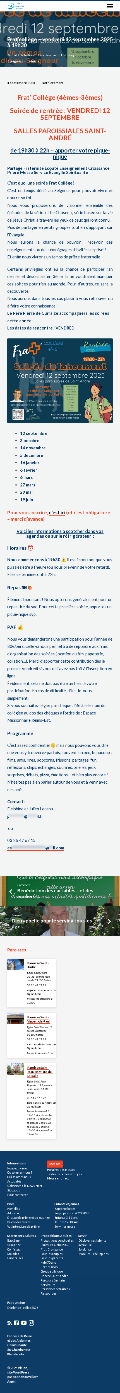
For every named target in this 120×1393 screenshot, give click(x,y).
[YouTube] (24, 1323)
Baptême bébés (64, 1208)
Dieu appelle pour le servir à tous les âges (52, 923)
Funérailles (15, 1258)
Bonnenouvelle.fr (25, 1377)
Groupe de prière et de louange (28, 1217)
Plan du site (15, 1354)
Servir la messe (64, 1226)
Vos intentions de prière (23, 1226)
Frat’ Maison (49, 1267)
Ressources (48, 1293)
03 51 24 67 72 (36, 1097)
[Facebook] (16, 1323)
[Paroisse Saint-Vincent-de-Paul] (15, 1018)
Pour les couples (52, 1254)
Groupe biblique (52, 1271)
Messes (55, 1164)
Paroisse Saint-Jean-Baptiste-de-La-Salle (40, 1071)
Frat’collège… (69, 55)
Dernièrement (47, 55)
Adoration (14, 1213)
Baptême (13, 1240)
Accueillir (85, 1245)
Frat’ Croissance (52, 1249)
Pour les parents (52, 1258)
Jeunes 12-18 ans (66, 1222)
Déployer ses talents (92, 1240)
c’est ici (57, 512)
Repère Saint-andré (54, 1276)
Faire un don (16, 1302)
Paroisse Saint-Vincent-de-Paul (38, 1019)
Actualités (27, 55)
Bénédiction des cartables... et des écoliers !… (55, 893)
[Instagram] (31, 1323)
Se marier (14, 1245)
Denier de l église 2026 (22, 1307)
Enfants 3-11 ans (66, 1217)
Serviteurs (48, 1285)
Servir (82, 1235)
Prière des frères (18, 1222)
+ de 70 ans (48, 1262)
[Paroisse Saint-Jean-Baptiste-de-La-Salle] (15, 1069)
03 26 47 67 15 (36, 985)
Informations (16, 1163)
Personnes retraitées (55, 1289)
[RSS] (9, 1323)
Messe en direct (58, 1178)
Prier (10, 1204)
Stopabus (13, 1190)
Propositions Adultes (56, 1235)
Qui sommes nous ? (19, 1177)
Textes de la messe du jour (65, 1174)
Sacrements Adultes (21, 1235)
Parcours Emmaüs (53, 1280)
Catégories (15, 61)
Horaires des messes (61, 1169)
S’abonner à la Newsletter (24, 1186)
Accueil (12, 55)
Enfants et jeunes (66, 1204)
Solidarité (85, 1249)
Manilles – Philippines (93, 1254)
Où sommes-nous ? (19, 1172)
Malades (13, 1254)
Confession (14, 1249)
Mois (33, 61)
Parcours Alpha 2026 (55, 1245)
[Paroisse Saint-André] (15, 964)
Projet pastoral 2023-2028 (71, 1213)
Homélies (13, 1208)
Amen (11, 1381)
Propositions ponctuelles (57, 1240)
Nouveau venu (17, 1168)
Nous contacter (17, 1194)
